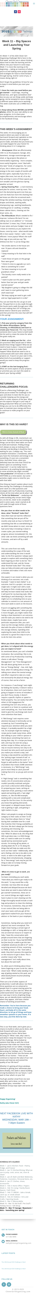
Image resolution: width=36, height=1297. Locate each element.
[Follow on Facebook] (15, 11)
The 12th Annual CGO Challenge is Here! (14, 1268)
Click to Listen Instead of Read (13, 432)
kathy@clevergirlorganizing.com (18, 1243)
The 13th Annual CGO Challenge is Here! (14, 1262)
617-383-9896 (11, 1237)
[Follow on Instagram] (19, 11)
